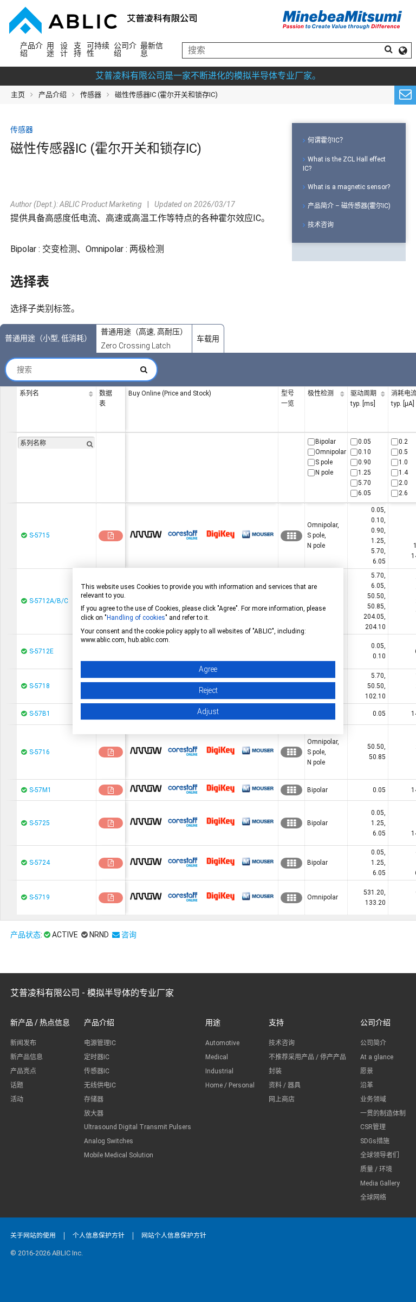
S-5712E (41, 651)
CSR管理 (373, 1127)
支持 (77, 49)
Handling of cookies (136, 617)
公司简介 (373, 1043)
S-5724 (39, 862)
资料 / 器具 (285, 1085)
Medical (216, 1057)
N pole (324, 472)
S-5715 (39, 535)
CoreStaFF (183, 534)
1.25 (364, 472)
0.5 (403, 452)
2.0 (403, 483)
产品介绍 (31, 49)
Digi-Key (220, 534)
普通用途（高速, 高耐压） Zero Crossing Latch (144, 338)
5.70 (364, 483)
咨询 (128, 934)
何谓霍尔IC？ (327, 140)
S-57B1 (39, 713)
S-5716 (39, 752)
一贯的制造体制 (383, 1113)
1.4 (403, 472)
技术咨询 (321, 225)
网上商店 (282, 1099)
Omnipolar (330, 452)
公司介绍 (125, 49)
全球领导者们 (379, 1155)
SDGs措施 (374, 1141)
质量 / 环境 (376, 1169)
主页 (18, 94)
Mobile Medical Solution (118, 1155)
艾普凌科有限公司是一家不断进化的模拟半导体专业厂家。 (208, 75)
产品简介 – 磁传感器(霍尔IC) (349, 206)
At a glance (376, 1057)
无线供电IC (100, 1085)
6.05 (364, 493)
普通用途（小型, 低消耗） (48, 338)
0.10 (364, 452)
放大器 (93, 1113)
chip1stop (146, 534)
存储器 (93, 1099)
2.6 (403, 493)
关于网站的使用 (33, 1235)
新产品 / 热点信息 (40, 1022)
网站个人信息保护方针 (173, 1235)
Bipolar (325, 441)
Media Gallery (380, 1183)
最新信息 (151, 49)
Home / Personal (230, 1085)
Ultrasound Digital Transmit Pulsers (137, 1127)
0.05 (364, 441)
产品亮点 (23, 1071)
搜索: (81, 369)
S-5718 (39, 686)
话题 (16, 1085)
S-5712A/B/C (48, 601)
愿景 (366, 1071)
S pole (324, 462)
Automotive (222, 1043)
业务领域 (373, 1099)
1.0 (403, 462)
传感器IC (96, 1071)
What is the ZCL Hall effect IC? (344, 164)
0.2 (403, 441)
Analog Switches (108, 1141)
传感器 (90, 94)
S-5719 (39, 897)
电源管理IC (100, 1043)
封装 (275, 1071)
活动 (16, 1099)
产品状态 (25, 934)
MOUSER (258, 534)
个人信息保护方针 (99, 1235)
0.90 (364, 462)
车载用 (208, 338)
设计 (64, 49)
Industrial (219, 1071)
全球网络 (373, 1197)
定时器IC (96, 1057)
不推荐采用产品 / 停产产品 (307, 1057)
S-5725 (39, 823)
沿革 (366, 1085)
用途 (50, 49)
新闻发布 (23, 1043)
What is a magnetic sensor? (349, 187)
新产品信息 (26, 1057)
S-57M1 (40, 790)
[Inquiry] (405, 95)
